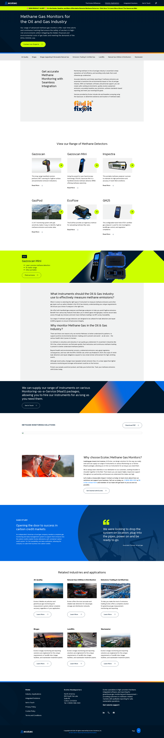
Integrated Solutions (130, 3)
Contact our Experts (31, 44)
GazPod (37, 200)
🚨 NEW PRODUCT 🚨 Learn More (82, 8)
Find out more (30, 275)
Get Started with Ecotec (94, 490)
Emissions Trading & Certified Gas (84, 57)
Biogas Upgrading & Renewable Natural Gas (54, 57)
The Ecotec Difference (93, 3)
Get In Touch (146, 3)
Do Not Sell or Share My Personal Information (83, 733)
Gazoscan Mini (77, 154)
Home (27, 689)
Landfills (101, 57)
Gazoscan (38, 154)
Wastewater (139, 57)
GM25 (106, 200)
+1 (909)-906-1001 (130, 480)
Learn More (41, 614)
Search (156, 3)
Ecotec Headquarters (73, 690)
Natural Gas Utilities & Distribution (119, 57)
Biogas (34, 57)
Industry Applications (112, 3)
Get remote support (111, 705)
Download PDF (130, 425)
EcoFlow (72, 200)
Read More (35, 185)
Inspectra (109, 154)
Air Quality (24, 57)
